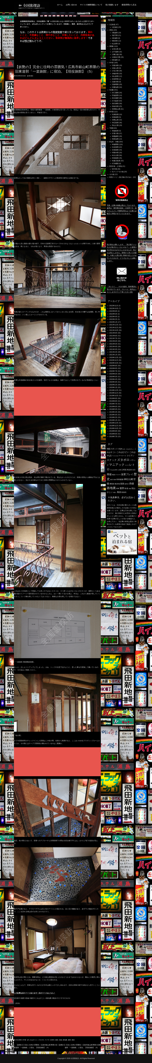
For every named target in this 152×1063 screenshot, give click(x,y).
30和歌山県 (116, 109)
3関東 (111, 46)
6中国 (24, 1040)
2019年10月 (113, 395)
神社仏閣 (128, 479)
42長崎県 (115, 150)
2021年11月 (113, 327)
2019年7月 (113, 404)
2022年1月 (113, 322)
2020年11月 (113, 360)
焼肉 (114, 479)
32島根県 (115, 117)
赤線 (60, 1040)
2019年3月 (113, 415)
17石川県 (115, 71)
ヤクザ (47, 1040)
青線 (130, 488)
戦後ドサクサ (116, 474)
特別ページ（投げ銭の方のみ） (120, 177)
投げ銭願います (111, 5)
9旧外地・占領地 (115, 166)
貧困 (122, 484)
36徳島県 (115, 131)
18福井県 (115, 73)
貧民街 (127, 484)
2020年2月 (113, 385)
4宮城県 (115, 38)
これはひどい (123, 452)
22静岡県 (115, 84)
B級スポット (112, 449)
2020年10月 (113, 363)
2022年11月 (113, 306)
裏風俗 (112, 484)
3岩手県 (115, 35)
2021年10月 (113, 330)
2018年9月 (113, 431)
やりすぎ (115, 455)
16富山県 (115, 68)
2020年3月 (113, 382)
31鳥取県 (115, 114)
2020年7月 (113, 371)
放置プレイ (127, 474)
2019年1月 (113, 420)
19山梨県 (115, 76)
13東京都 (115, 54)
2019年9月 (113, 398)
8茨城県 (115, 60)
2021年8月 (113, 336)
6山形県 (115, 44)
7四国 (111, 128)
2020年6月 (113, 374)
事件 (116, 470)
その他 (111, 174)
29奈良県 (115, 106)
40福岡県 (115, 144)
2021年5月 (113, 344)
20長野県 (115, 79)
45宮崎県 (115, 158)
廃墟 (109, 474)
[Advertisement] (57, 94)
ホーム (60, 5)
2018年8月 (113, 434)
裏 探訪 (30, 76)
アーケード (122, 456)
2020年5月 (113, 376)
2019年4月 (113, 412)
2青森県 (115, 33)
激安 (56, 1040)
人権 (119, 470)
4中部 (111, 63)
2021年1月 (113, 355)
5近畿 (111, 90)
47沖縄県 (115, 163)
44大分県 (115, 155)
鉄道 (126, 488)
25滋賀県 (115, 95)
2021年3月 (113, 349)
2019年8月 (113, 401)
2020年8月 (113, 368)
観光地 (117, 484)
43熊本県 (115, 152)
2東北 (111, 30)
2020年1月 (113, 387)
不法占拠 (112, 470)
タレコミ (39, 38)
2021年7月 (113, 338)
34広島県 (19, 1040)
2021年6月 (113, 341)
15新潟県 (115, 65)
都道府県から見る (129, 5)
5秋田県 (115, 41)
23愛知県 (115, 87)
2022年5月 (113, 314)
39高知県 (115, 139)
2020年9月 (113, 366)
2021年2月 (113, 352)
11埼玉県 (115, 49)
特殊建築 (119, 479)
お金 (124, 449)
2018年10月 (113, 428)
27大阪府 (115, 101)
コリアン (130, 456)
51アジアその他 (118, 172)
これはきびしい (129, 449)
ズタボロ (41, 1040)
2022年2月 (113, 319)
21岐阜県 (115, 82)
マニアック (117, 464)
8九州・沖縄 (113, 142)
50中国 (114, 169)
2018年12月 (113, 423)
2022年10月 (113, 308)
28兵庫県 (115, 103)
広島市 (52, 1040)
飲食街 (123, 492)
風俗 (73, 1040)
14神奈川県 (116, 57)
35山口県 (115, 125)
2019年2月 (113, 417)
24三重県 (115, 93)
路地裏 (65, 1040)
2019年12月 (113, 390)
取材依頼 (57, 32)
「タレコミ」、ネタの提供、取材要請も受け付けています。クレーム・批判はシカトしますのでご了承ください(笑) (122, 289)
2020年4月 (113, 379)
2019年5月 (113, 409)
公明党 (124, 470)
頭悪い (115, 492)
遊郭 (69, 1040)
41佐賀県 (115, 147)
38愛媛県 (115, 136)
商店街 (129, 470)
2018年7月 (113, 436)
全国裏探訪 (75, 1058)
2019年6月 (113, 406)
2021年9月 (113, 333)
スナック (112, 460)
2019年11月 (113, 393)
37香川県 (115, 133)
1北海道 (112, 24)
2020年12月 (113, 357)
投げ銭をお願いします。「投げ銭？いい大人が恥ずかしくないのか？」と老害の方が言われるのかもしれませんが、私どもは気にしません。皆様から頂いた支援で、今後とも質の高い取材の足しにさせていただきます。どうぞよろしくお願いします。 (122, 253)
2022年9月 (113, 311)
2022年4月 (113, 316)
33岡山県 (115, 120)
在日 (133, 470)
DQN (120, 449)
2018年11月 (113, 426)
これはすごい (33, 1040)
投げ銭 (28, 41)
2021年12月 (113, 325)
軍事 (117, 488)
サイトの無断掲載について (91, 5)
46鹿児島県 (116, 161)
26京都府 (115, 98)
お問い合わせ (71, 5)
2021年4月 (113, 346)
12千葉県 (115, 52)
